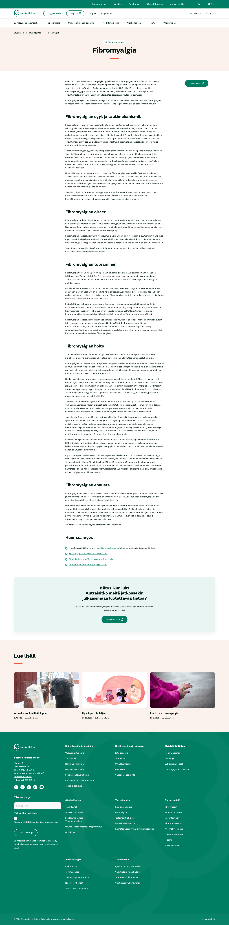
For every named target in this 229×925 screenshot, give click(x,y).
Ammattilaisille (176, 4)
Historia (168, 840)
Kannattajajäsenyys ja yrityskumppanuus (134, 829)
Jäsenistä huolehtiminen (126, 877)
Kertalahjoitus (121, 812)
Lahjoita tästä (113, 619)
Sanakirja (117, 4)
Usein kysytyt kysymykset (177, 769)
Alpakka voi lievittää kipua (30, 713)
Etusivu (17, 33)
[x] (22, 787)
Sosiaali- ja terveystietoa (77, 775)
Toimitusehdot (72, 872)
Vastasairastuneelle (74, 753)
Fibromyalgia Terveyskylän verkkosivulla (88, 553)
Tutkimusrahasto (173, 845)
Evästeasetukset (208, 919)
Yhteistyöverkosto (173, 823)
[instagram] (16, 787)
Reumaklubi (121, 769)
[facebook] (29, 787)
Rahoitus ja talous (173, 812)
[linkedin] (35, 787)
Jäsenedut (120, 758)
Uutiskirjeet (70, 832)
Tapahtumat (134, 4)
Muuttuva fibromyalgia (164, 713)
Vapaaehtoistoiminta (125, 775)
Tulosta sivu (196, 83)
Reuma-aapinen (99, 4)
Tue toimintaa (53, 23)
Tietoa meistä (172, 800)
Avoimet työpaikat (174, 829)
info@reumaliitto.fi (23, 776)
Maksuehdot (71, 866)
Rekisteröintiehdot (74, 883)
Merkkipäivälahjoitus (125, 823)
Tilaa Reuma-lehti (73, 821)
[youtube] (41, 787)
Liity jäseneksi (54, 13)
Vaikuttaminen (172, 818)
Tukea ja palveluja (73, 786)
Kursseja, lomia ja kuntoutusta (79, 780)
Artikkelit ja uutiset (74, 812)
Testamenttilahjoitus (125, 818)
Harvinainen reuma (74, 764)
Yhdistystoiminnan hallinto (127, 872)
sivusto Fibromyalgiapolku (106, 548)
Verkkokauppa (73, 859)
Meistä (152, 23)
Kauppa (92, 13)
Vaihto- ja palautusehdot (77, 877)
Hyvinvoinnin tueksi (74, 769)
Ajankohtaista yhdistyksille (128, 866)
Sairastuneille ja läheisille (26, 23)
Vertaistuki (70, 758)
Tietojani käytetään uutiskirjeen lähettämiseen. (36, 822)
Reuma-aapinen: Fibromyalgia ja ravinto (88, 564)
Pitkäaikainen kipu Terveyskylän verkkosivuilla (91, 559)
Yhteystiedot (171, 807)
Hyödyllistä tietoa (110, 23)
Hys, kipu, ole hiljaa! (94, 713)
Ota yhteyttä (106, 13)
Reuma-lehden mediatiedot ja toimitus (83, 826)
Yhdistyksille (169, 23)
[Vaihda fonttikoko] (199, 4)
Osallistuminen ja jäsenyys (81, 23)
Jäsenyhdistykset (155, 4)
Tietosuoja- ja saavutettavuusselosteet (57, 919)
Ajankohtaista (134, 23)
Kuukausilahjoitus (123, 807)
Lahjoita (74, 13)
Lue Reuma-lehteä (74, 818)
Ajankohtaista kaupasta (76, 888)
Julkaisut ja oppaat (174, 764)
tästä (16, 847)
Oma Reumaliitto (123, 764)
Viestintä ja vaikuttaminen (127, 883)
